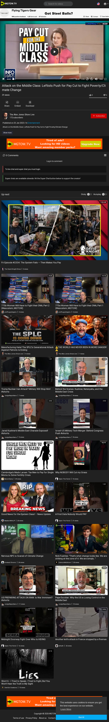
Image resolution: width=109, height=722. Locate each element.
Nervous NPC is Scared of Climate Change (22, 556)
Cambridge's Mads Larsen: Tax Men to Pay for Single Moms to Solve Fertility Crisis (27, 473)
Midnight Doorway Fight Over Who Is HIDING (23, 639)
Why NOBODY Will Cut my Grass (71, 472)
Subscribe (100, 116)
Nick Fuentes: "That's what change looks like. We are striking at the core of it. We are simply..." (81, 557)
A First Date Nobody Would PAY (71, 514)
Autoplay (97, 194)
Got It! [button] (81, 717)
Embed (18, 106)
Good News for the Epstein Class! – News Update (26, 514)
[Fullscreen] (105, 79)
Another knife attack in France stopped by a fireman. (81, 639)
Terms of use (18, 718)
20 (91, 79)
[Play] (3, 79)
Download (30, 106)
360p (101, 79)
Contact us (52, 718)
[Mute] (96, 79)
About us (43, 718)
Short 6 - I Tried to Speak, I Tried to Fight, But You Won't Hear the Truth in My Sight (25, 682)
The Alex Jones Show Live (22, 114)
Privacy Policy (31, 718)
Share (6, 106)
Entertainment (34, 123)
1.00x (83, 79)
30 (87, 79)
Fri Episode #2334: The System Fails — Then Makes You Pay (31, 262)
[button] (98, 3)
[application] (54, 51)
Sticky (83, 194)
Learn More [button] (65, 709)
